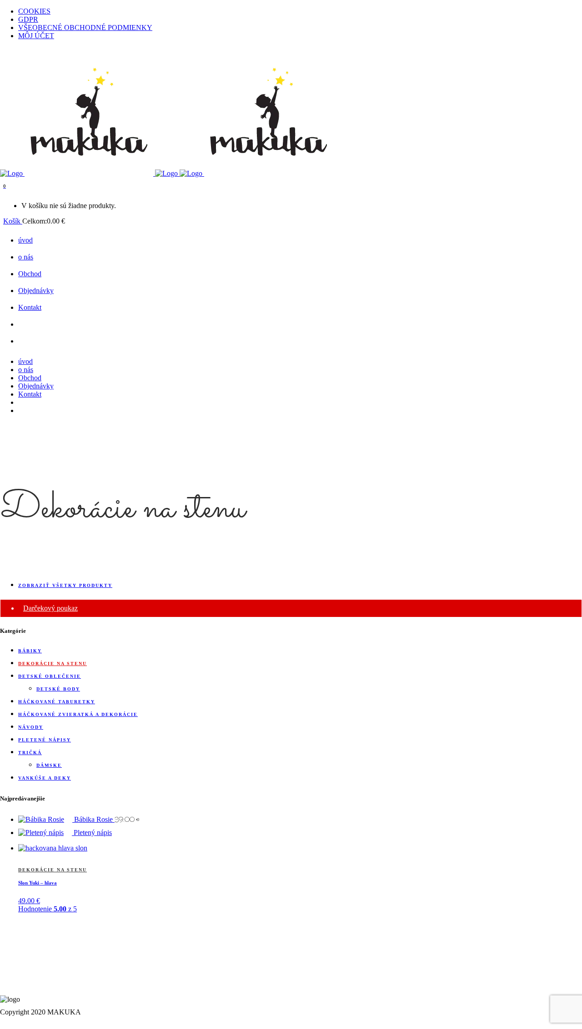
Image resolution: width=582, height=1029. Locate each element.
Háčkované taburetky (56, 701)
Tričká (30, 752)
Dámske (49, 765)
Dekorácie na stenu (52, 663)
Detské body (58, 688)
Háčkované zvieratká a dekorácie (78, 714)
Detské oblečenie (49, 676)
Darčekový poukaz (50, 608)
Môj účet (36, 36)
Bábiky (30, 650)
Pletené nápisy (44, 739)
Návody (30, 727)
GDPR (28, 19)
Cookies (34, 11)
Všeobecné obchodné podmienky (85, 27)
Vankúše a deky (44, 777)
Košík (12, 221)
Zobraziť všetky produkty (65, 585)
